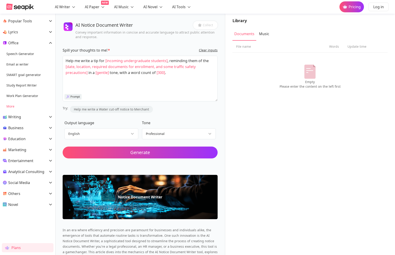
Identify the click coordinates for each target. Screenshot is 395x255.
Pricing (355, 6)
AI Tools (179, 6)
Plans (16, 247)
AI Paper (95, 5)
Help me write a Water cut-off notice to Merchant (111, 109)
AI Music (122, 6)
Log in (378, 6)
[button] (205, 25)
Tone (146, 122)
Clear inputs (208, 50)
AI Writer (63, 6)
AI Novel (150, 6)
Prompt (75, 97)
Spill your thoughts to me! (85, 50)
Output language (79, 122)
